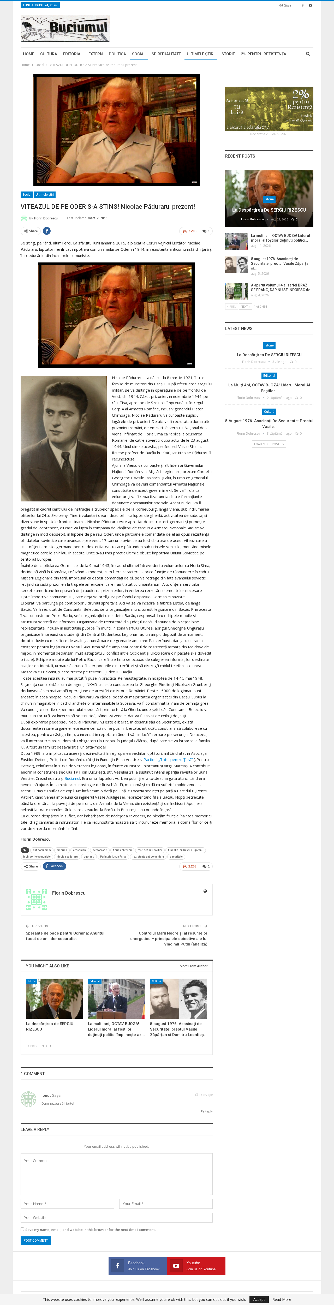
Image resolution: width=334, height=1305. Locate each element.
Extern (95, 54)
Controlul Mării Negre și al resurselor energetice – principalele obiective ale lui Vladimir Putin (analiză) (168, 939)
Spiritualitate (166, 54)
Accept (259, 1299)
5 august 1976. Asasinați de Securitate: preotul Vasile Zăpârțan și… (281, 263)
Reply (208, 1111)
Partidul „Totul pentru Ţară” (168, 759)
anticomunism (42, 850)
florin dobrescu (122, 850)
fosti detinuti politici (150, 850)
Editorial (72, 54)
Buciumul (72, 778)
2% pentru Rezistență (263, 54)
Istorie (227, 54)
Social (139, 54)
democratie (100, 850)
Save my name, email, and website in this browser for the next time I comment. (90, 1229)
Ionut (46, 1095)
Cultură (48, 54)
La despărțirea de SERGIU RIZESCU (269, 210)
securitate (176, 856)
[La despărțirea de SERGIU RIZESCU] (54, 999)
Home (28, 54)
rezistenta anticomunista (148, 856)
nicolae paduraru (67, 856)
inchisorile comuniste (37, 856)
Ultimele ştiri (200, 54)
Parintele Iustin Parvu (113, 856)
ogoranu (89, 856)
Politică (117, 54)
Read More (281, 1299)
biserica (62, 850)
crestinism (80, 850)
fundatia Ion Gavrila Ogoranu (185, 850)
